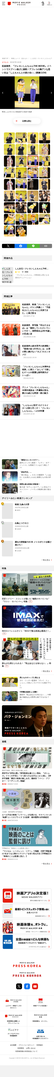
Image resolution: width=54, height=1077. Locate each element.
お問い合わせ (31, 1048)
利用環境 (21, 1048)
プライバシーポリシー (26, 1045)
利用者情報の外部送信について (26, 1051)
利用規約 (40, 1045)
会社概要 (13, 1045)
